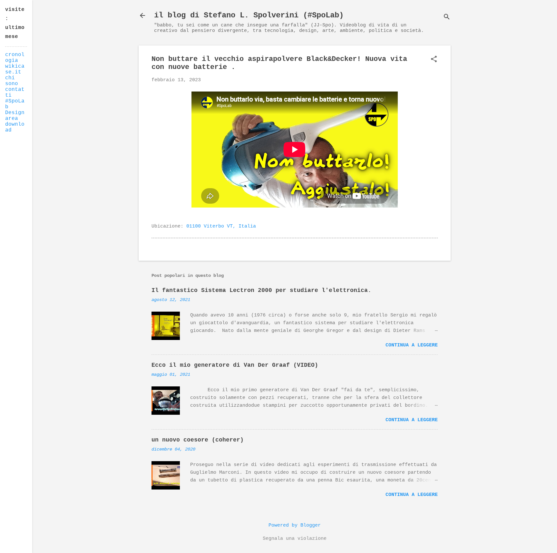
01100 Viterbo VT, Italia (221, 226)
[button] (434, 59)
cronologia (14, 57)
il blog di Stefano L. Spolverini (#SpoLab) (249, 15)
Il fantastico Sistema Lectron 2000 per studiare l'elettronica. (261, 290)
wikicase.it (14, 69)
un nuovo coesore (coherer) (197, 440)
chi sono (11, 81)
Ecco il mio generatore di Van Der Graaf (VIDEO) (234, 365)
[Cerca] (447, 17)
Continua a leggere (412, 345)
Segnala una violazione (295, 538)
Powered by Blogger (295, 525)
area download (14, 124)
